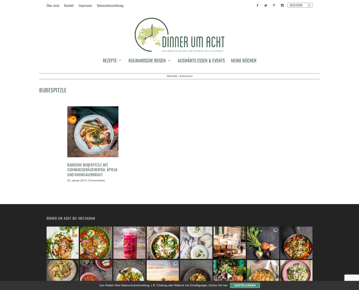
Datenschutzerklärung (110, 5)
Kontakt (69, 5)
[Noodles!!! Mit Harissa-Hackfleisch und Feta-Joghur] (163, 243)
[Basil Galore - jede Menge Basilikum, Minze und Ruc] (63, 243)
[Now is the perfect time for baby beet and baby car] (263, 243)
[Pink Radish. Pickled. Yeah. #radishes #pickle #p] (129, 243)
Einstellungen (245, 285)
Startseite (172, 76)
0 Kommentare (96, 180)
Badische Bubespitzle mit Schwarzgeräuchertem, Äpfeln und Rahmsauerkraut (92, 169)
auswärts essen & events (201, 61)
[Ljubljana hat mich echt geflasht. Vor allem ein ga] (230, 243)
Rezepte (110, 61)
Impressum (85, 5)
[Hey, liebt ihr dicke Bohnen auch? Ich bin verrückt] (296, 243)
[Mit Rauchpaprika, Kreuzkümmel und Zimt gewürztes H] (96, 243)
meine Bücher (243, 61)
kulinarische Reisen (147, 61)
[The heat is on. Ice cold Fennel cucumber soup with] (196, 243)
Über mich (53, 5)
